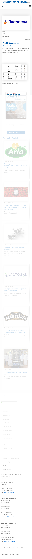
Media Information (7, 448)
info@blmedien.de (9, 492)
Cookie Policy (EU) (7, 469)
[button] (29, 6)
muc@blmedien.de (9, 517)
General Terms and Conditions (11, 458)
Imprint (4, 465)
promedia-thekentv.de (8, 438)
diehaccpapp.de (7, 426)
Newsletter (5, 452)
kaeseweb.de (6, 419)
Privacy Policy (6, 462)
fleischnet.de (6, 423)
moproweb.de (6, 415)
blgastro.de (6, 411)
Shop (4, 444)
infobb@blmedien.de (9, 541)
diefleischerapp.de (7, 430)
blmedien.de (6, 408)
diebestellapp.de (7, 434)
